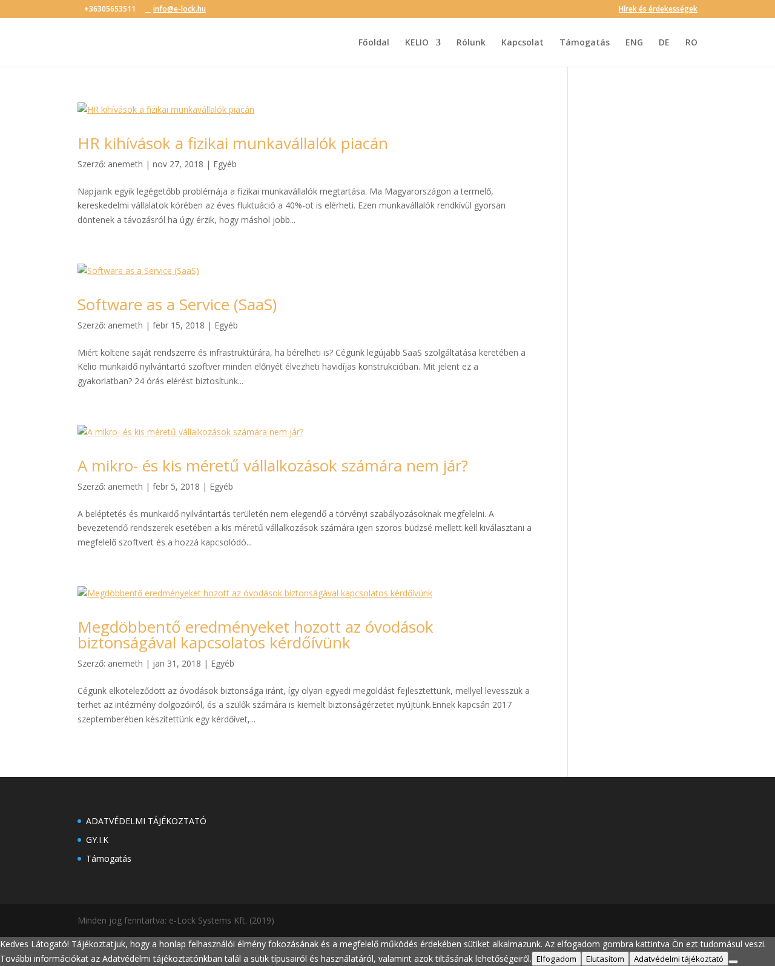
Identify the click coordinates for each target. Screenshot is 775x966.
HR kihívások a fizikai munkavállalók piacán (233, 143)
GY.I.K (97, 839)
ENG (634, 43)
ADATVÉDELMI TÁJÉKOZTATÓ (146, 821)
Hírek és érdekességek (658, 9)
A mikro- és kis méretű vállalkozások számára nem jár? (273, 465)
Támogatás (584, 43)
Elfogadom (556, 958)
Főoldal (373, 43)
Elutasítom (605, 958)
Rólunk (471, 43)
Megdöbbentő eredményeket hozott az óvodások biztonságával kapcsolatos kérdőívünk (256, 634)
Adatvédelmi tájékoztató (679, 958)
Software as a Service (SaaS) (177, 304)
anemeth (125, 164)
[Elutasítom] (733, 962)
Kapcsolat (522, 43)
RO (691, 43)
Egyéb (225, 164)
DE (664, 43)
